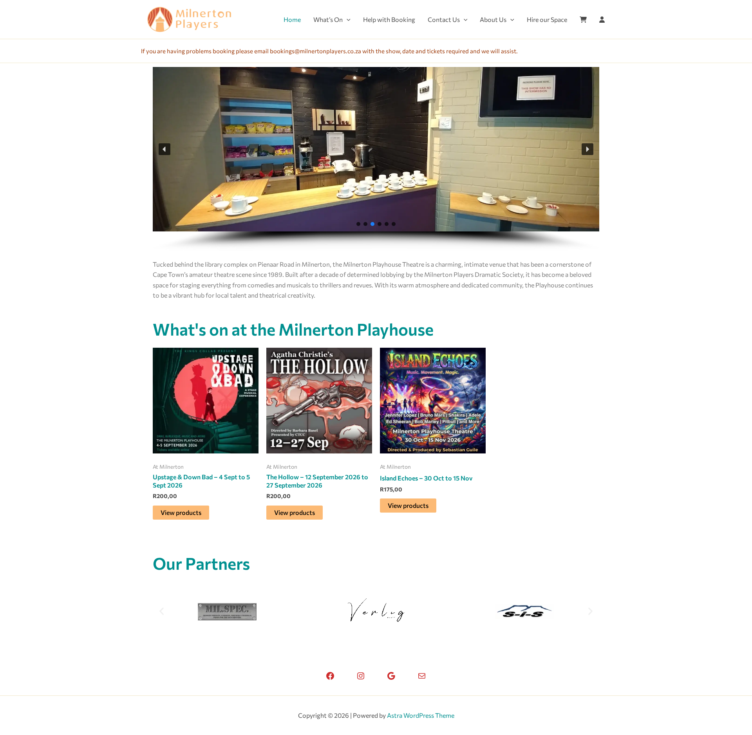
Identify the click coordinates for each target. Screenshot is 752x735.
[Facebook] (330, 676)
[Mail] (422, 676)
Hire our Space (547, 19)
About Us (493, 19)
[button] (347, 19)
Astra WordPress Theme (420, 715)
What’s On (328, 19)
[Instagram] (360, 676)
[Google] (391, 676)
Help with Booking (389, 19)
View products (181, 512)
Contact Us (444, 19)
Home (292, 19)
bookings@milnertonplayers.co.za (315, 50)
